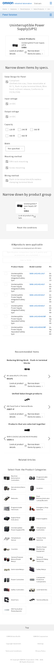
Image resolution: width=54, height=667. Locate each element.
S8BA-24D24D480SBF (37, 316)
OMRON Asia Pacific (13, 636)
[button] (5, 376)
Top (27, 627)
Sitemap (40, 644)
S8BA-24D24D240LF (37, 284)
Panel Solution (25, 9)
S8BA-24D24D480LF (37, 306)
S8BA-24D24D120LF (37, 273)
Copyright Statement (13, 644)
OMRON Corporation (40, 636)
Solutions (13, 9)
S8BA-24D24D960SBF (37, 327)
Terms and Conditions (13, 651)
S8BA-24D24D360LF (37, 295)
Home (5, 9)
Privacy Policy (41, 651)
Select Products (39, 9)
